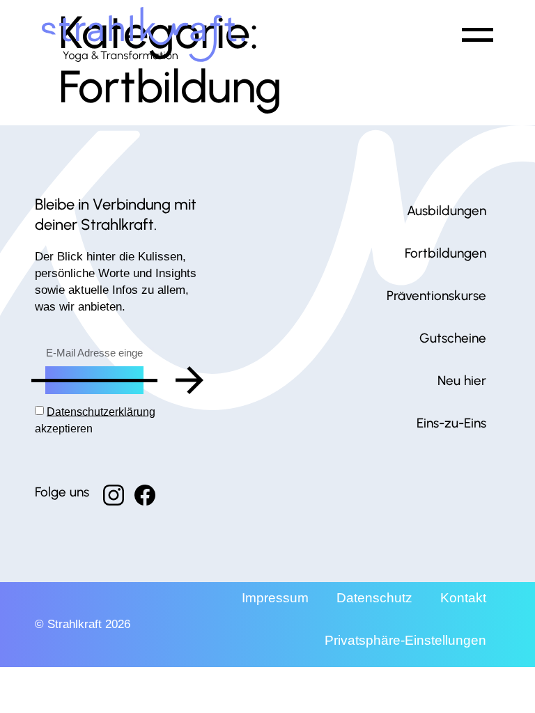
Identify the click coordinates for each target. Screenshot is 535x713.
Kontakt (463, 597)
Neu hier (461, 381)
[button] (475, 34)
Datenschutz (374, 597)
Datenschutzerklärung (101, 411)
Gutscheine (452, 338)
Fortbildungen (445, 253)
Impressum (275, 597)
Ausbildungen (446, 211)
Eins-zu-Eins (451, 423)
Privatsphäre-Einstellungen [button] (405, 640)
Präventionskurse (436, 296)
